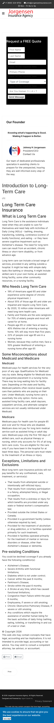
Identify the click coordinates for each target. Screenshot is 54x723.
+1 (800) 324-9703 (13, 3)
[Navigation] (3, 13)
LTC (3, 198)
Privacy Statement (43, 701)
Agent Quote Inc (27, 698)
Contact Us (29, 154)
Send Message (16, 97)
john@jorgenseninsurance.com (39, 3)
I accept (7, 718)
